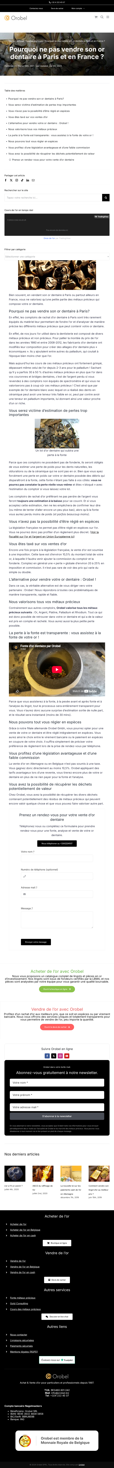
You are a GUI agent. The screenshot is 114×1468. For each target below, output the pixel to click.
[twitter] (11, 180)
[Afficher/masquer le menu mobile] (108, 17)
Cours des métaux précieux (25, 1309)
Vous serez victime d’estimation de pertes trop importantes (42, 104)
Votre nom (27, 851)
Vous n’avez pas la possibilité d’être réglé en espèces (39, 110)
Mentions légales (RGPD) (24, 1351)
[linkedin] (27, 180)
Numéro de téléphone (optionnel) (39, 869)
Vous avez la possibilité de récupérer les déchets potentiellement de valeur (51, 153)
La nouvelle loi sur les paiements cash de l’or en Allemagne (71, 1190)
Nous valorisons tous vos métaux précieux (32, 129)
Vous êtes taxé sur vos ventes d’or (28, 117)
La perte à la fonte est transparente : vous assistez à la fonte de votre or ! (50, 135)
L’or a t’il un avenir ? (13, 1186)
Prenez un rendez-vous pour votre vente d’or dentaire (43, 159)
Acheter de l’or (18, 1224)
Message (27, 908)
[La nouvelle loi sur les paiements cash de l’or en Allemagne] (71, 1167)
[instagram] (16, 180)
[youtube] (66, 1055)
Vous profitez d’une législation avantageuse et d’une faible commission (49, 147)
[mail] (33, 180)
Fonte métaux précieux (22, 1297)
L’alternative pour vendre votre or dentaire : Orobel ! (38, 123)
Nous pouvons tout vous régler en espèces (33, 141)
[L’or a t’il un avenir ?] (14, 1167)
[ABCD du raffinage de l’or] (43, 1167)
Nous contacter (18, 1334)
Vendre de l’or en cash (22, 1272)
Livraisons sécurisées (22, 1340)
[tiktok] (22, 180)
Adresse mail (29, 887)
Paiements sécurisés (21, 1345)
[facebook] (5, 180)
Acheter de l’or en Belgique (25, 1229)
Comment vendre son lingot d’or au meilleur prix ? (99, 1190)
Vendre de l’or (18, 1260)
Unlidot (82, 1465)
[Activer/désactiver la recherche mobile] (101, 17)
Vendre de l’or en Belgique (24, 1266)
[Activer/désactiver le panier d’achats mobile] (96, 17)
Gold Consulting (19, 1303)
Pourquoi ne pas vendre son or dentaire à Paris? (36, 98)
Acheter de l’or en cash (23, 1235)
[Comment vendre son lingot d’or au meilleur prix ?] (99, 1167)
